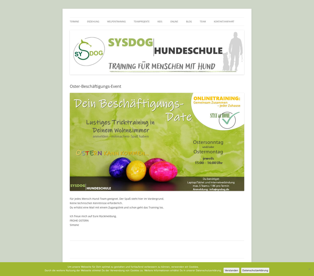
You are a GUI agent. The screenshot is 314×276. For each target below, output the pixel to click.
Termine (74, 21)
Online (174, 21)
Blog (189, 21)
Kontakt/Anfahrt (224, 21)
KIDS (160, 21)
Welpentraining (116, 21)
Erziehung (93, 21)
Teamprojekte (142, 21)
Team (203, 21)
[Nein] (309, 269)
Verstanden (231, 270)
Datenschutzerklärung (255, 270)
